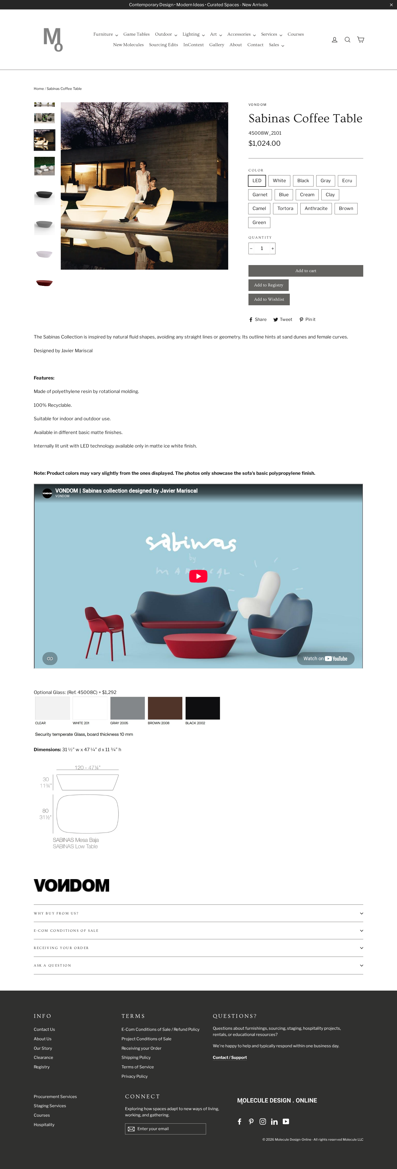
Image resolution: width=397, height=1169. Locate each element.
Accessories (239, 34)
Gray (326, 180)
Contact (255, 44)
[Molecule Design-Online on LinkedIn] (274, 1121)
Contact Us (44, 1029)
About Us (43, 1038)
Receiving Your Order (61, 948)
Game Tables (136, 34)
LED (257, 180)
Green (259, 222)
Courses (296, 34)
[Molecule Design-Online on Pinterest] (251, 1121)
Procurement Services (55, 1096)
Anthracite (316, 208)
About (236, 44)
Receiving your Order (142, 1048)
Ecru (347, 180)
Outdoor (164, 34)
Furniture (103, 34)
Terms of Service (138, 1067)
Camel (259, 208)
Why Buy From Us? (56, 913)
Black (303, 180)
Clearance (43, 1057)
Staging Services (50, 1105)
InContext (193, 44)
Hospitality (44, 1124)
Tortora (285, 208)
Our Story (43, 1048)
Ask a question (52, 965)
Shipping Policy (136, 1057)
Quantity (260, 237)
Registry (42, 1067)
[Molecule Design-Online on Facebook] (239, 1121)
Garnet (260, 194)
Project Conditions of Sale (146, 1038)
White (279, 180)
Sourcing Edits (163, 44)
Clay (330, 194)
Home (39, 88)
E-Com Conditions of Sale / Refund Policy (161, 1029)
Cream (307, 194)
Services (269, 34)
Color (256, 170)
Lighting (192, 34)
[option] (144, 186)
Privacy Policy (135, 1076)
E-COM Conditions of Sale (66, 931)
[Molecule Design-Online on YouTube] (286, 1121)
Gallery (216, 44)
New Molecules (128, 44)
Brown (346, 208)
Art (214, 34)
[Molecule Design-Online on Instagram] (263, 1121)
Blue (284, 194)
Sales (274, 44)
